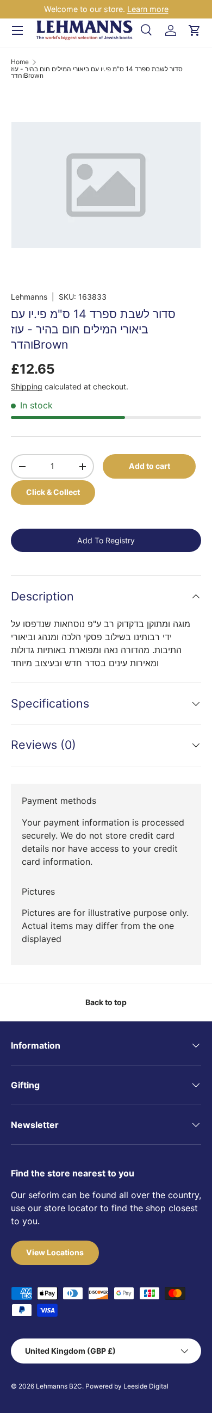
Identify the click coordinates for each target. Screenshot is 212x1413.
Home (20, 62)
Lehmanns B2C (59, 1386)
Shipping (26, 386)
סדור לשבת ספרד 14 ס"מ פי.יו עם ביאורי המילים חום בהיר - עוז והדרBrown (97, 72)
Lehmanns (29, 296)
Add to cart (149, 465)
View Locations (55, 1252)
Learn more (148, 9)
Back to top (106, 1002)
